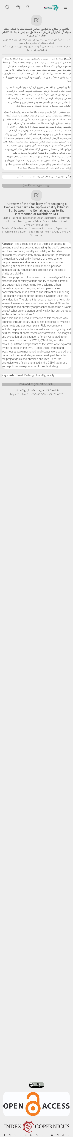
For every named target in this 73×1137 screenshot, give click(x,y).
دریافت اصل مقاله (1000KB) (36, 186)
